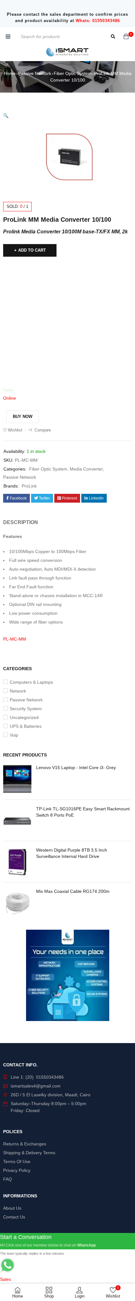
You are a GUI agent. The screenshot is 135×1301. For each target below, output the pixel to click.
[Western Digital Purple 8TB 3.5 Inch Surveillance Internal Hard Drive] (17, 861)
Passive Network (34, 73)
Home (10, 73)
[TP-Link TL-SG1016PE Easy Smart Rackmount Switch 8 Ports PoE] (17, 820)
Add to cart (32, 250)
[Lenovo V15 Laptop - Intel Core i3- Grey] (17, 779)
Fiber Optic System (73, 73)
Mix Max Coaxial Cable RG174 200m (73, 891)
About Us (12, 1208)
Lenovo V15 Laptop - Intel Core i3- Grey (76, 767)
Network (18, 690)
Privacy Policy (16, 1170)
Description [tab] (20, 522)
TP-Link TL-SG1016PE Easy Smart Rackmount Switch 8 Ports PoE (83, 812)
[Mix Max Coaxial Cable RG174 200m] (17, 903)
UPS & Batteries (25, 726)
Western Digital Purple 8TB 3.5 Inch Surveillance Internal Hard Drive (71, 853)
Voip (14, 735)
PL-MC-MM (14, 639)
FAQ (7, 1179)
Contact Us (14, 1216)
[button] (5, 115)
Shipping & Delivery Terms (29, 1152)
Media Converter (86, 468)
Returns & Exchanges (24, 1143)
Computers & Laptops (31, 682)
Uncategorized (24, 717)
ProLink (29, 485)
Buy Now (22, 416)
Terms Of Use (16, 1161)
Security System (26, 708)
